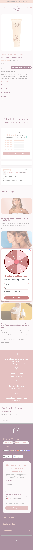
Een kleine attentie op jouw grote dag (13, 291)
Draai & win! (16, 298)
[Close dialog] (30, 250)
